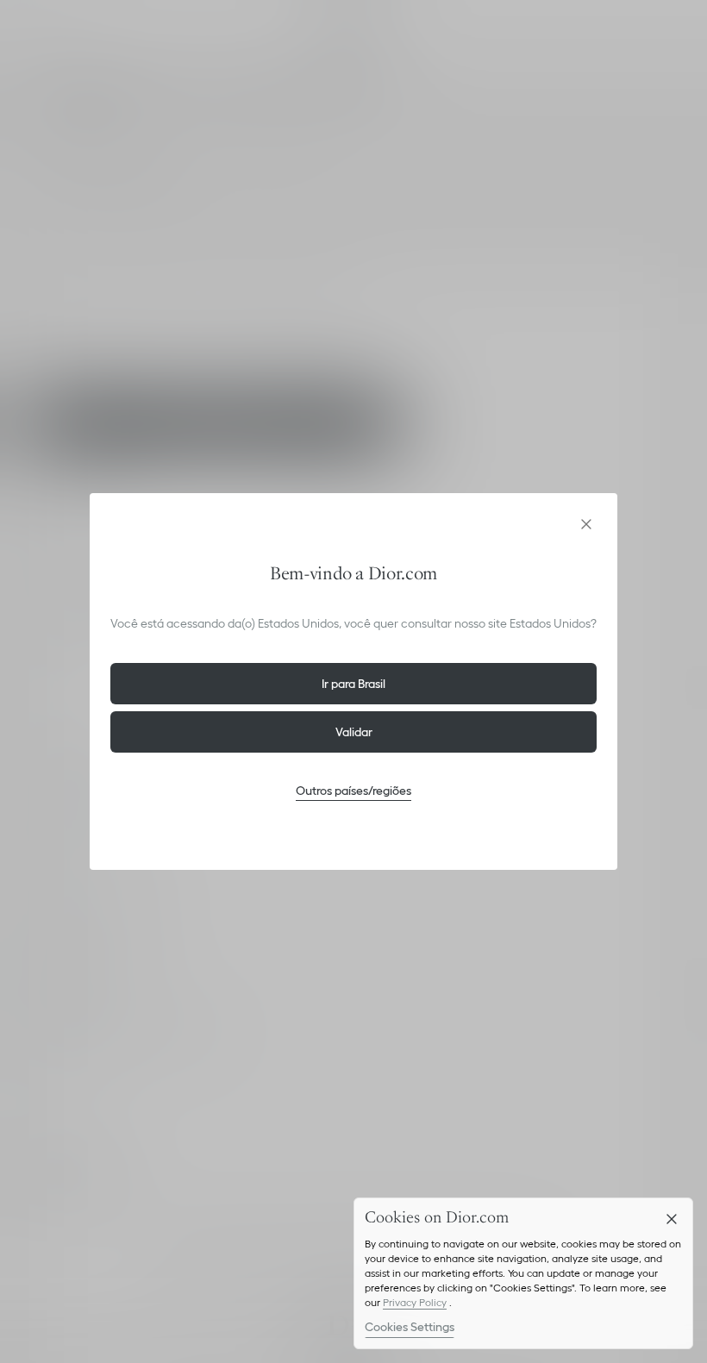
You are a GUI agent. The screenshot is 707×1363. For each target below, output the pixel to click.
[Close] (671, 1219)
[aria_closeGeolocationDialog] (586, 524)
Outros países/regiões (353, 790)
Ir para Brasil (353, 684)
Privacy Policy (415, 1302)
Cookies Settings (409, 1327)
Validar (353, 732)
